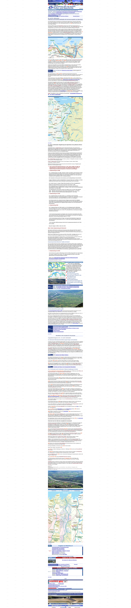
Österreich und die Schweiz (67, 70)
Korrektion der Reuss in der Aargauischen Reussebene (68, 286)
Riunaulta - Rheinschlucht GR (62, 574)
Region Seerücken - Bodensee (62, 570)
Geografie (75, 564)
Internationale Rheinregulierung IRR (55, 310)
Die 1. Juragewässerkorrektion (64, 288)
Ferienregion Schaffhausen (57, 572)
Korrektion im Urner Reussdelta (59, 329)
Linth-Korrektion (75, 323)
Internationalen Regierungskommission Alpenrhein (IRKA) (57, 586)
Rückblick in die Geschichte (56, 13)
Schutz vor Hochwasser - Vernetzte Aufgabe (61, 550)
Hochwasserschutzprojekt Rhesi (53, 587)
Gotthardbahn (59, 408)
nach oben (49, 142)
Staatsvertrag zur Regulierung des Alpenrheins (71, 79)
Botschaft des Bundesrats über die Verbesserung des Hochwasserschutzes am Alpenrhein (63, 258)
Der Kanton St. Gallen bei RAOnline (69, 560)
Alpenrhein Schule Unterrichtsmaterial (65, 588)
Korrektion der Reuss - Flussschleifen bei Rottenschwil (68, 287)
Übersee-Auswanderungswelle (53, 396)
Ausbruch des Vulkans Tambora (61, 354)
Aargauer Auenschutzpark (58, 331)
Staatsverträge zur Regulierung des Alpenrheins (65, 12)
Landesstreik (80, 418)
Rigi (77, 406)
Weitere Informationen (52, 14)
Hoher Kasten (59, 569)
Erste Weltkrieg (63, 90)
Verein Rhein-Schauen (51, 584)
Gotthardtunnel (68, 408)
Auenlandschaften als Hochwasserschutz (60, 547)
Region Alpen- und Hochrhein (62, 575)
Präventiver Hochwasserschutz (58, 549)
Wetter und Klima (55, 552)
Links (60, 14)
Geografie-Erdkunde (76, 16)
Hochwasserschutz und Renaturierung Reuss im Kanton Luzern (66, 328)
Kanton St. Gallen (52, 583)
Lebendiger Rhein (61, 583)
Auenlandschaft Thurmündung (58, 548)
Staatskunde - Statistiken (62, 565)
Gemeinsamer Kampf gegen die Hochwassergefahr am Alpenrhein (69, 11)
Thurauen (58, 571)
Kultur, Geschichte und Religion (63, 16)
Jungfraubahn (65, 411)
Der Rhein (65, 554)
